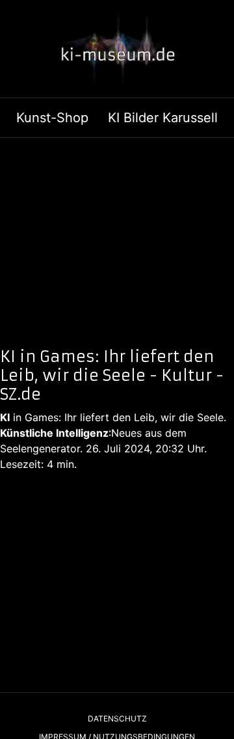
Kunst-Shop (52, 117)
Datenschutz (117, 718)
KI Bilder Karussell (163, 117)
